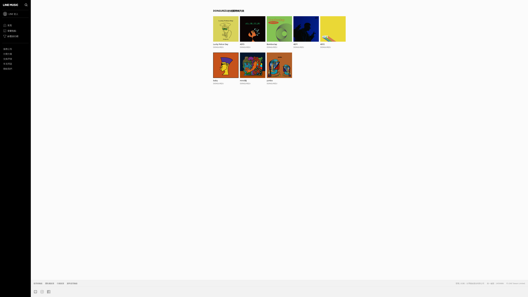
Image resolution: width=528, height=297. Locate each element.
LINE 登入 (13, 14)
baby (215, 80)
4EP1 (295, 44)
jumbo (270, 80)
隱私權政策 (49, 283)
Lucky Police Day (220, 44)
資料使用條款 (72, 283)
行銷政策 (60, 283)
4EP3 (242, 44)
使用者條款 (38, 283)
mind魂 (243, 80)
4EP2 (322, 44)
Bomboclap (272, 44)
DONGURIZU (218, 47)
